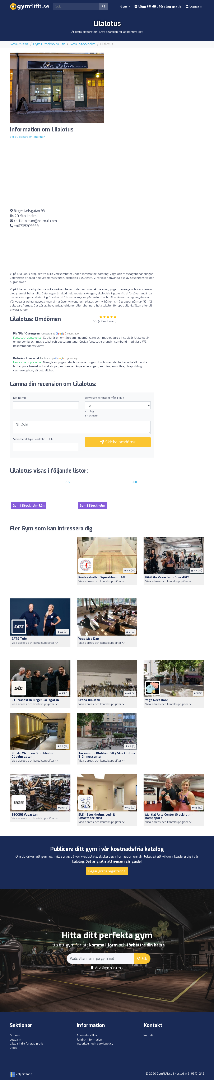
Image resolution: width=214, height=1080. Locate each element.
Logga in (195, 6)
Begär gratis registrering (107, 871)
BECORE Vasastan (24, 815)
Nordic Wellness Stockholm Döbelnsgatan (32, 755)
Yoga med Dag (88, 639)
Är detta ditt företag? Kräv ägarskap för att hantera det (107, 32)
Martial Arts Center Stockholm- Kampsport (169, 816)
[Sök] (103, 6)
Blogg (13, 1048)
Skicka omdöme (120, 442)
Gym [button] (124, 6)
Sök (144, 958)
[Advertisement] (157, 82)
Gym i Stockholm (83, 44)
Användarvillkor (87, 1035)
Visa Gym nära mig (109, 968)
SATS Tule (19, 639)
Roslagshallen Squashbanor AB (101, 577)
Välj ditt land (23, 1074)
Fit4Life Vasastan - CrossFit (167, 577)
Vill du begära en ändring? (27, 137)
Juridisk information (89, 1039)
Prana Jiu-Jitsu (89, 700)
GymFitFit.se (19, 44)
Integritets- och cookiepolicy (95, 1043)
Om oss (15, 1035)
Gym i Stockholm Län (49, 44)
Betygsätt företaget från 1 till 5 (105, 398)
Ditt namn (19, 398)
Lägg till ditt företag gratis (159, 6)
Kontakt (148, 1035)
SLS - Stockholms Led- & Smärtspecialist (96, 816)
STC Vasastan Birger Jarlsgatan (35, 700)
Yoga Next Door (156, 700)
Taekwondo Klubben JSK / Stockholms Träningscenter (106, 755)
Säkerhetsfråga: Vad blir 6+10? (33, 439)
